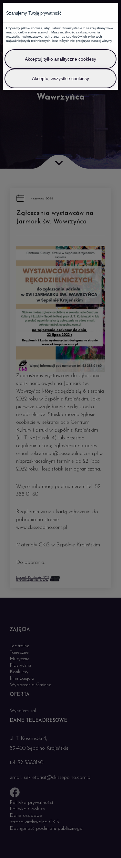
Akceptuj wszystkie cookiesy (60, 78)
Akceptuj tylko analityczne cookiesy (60, 59)
